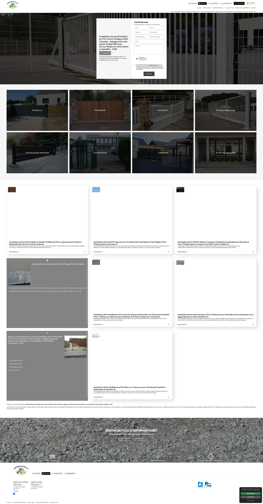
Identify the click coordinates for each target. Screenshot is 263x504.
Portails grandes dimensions (37, 153)
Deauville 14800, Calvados (16, 367)
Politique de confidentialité (42, 502)
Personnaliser (250, 500)
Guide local (9, 502)
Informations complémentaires (19, 502)
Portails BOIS (100, 110)
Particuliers (207, 8)
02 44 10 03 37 (16, 488)
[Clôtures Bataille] (13, 5)
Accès (16, 491)
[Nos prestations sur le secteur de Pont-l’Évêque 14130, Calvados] (19, 274)
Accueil (199, 8)
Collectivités (229, 8)
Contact (253, 8)
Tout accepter (251, 493)
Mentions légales (31, 502)
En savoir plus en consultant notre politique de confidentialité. (150, 68)
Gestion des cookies (53, 502)
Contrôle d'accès (100, 153)
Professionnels (218, 8)
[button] (251, 3)
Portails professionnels (226, 110)
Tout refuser (251, 497)
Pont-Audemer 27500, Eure (16, 360)
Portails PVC (163, 110)
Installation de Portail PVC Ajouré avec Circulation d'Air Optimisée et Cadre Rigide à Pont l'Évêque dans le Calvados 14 (129, 243)
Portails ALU (37, 110)
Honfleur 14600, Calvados (16, 363)
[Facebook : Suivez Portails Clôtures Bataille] (14, 494)
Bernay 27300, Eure (14, 370)
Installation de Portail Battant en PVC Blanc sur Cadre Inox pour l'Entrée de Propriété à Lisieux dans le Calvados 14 (129, 388)
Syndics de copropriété (242, 8)
